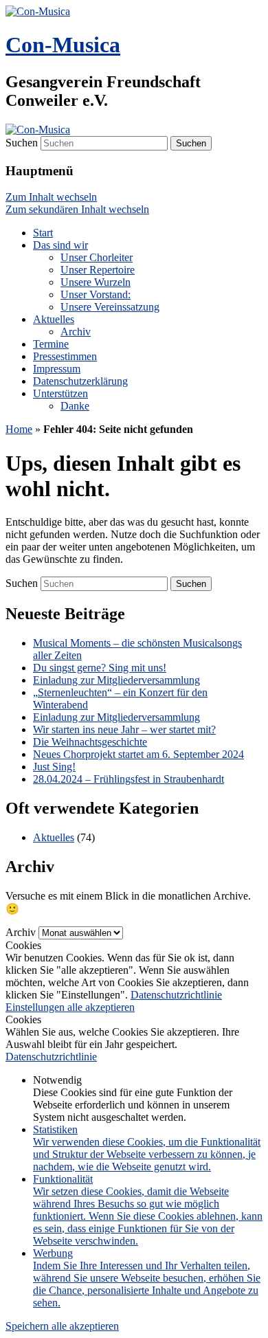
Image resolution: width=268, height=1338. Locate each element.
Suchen (21, 142)
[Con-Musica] (37, 11)
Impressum (56, 369)
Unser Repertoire (97, 270)
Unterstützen (60, 393)
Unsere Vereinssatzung (109, 307)
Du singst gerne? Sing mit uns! (99, 667)
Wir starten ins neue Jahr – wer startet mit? (124, 729)
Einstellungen (36, 1007)
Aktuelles (53, 319)
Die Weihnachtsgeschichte (90, 742)
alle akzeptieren (101, 1007)
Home (18, 429)
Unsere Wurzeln (95, 282)
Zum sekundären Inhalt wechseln (77, 209)
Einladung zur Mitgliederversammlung (116, 680)
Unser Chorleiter (96, 257)
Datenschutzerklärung (80, 381)
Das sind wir (60, 245)
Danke (74, 406)
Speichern (28, 1326)
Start (43, 232)
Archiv (75, 331)
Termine (51, 344)
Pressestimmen (65, 356)
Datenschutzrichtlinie (176, 995)
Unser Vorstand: (95, 294)
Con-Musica (62, 44)
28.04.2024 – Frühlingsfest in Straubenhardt (128, 779)
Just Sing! (54, 766)
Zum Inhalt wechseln (51, 197)
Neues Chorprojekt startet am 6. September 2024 (138, 754)
